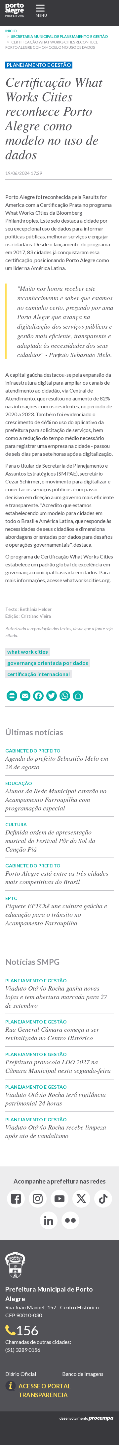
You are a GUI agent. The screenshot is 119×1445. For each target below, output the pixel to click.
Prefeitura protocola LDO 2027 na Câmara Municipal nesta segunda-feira (58, 1066)
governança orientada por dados (47, 663)
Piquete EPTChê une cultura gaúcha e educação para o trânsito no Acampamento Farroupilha (56, 914)
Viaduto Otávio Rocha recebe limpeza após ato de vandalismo (55, 1131)
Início (11, 31)
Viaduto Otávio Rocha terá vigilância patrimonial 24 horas (55, 1098)
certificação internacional (38, 674)
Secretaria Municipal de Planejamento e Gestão (59, 36)
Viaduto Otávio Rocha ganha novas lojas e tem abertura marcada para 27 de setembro (56, 996)
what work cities (27, 651)
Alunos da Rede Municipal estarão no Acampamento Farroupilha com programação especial (55, 799)
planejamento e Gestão (39, 65)
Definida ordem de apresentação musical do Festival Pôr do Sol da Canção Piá (50, 840)
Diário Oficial (20, 1374)
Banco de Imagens (82, 1374)
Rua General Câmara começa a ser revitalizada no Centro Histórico (52, 1033)
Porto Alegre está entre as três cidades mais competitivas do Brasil (56, 877)
